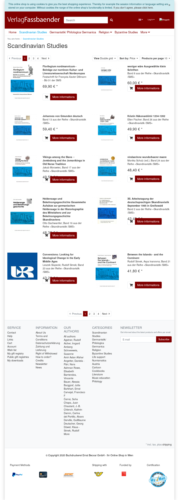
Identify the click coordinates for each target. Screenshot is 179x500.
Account (11, 346)
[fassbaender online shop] (33, 20)
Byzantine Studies (126, 32)
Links (10, 339)
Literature (97, 374)
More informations (63, 97)
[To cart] (46, 97)
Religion (104, 32)
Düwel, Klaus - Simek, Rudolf (72, 428)
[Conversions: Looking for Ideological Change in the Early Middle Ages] (22, 265)
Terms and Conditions (42, 337)
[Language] (141, 19)
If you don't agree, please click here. (133, 7)
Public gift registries (18, 357)
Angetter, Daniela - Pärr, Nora (74, 362)
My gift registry (15, 353)
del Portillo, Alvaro (74, 416)
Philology (97, 381)
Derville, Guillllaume (75, 420)
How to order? (43, 357)
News (39, 367)
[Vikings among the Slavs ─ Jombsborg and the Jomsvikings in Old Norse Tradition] (22, 168)
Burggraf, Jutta (72, 385)
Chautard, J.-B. (72, 406)
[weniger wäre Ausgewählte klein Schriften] (107, 77)
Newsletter (41, 364)
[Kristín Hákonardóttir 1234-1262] (107, 127)
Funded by (125, 465)
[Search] (111, 20)
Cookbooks (98, 371)
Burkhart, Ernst (72, 388)
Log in (150, 19)
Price (128, 58)
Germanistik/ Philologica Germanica (73, 32)
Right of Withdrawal (46, 353)
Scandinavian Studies (33, 32)
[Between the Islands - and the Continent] (107, 270)
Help (9, 336)
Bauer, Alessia (72, 381)
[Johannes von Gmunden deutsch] (22, 127)
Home (12, 32)
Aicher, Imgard (72, 343)
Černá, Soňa (71, 399)
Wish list (11, 350)
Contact (11, 332)
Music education (101, 378)
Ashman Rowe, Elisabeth (72, 369)
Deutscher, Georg (73, 423)
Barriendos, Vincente (70, 376)
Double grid (104, 58)
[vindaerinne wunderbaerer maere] (107, 168)
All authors (70, 336)
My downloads (15, 360)
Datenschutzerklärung (48, 343)
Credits (40, 360)
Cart (9, 343)
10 (155, 58)
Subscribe (163, 339)
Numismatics (99, 360)
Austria (96, 364)
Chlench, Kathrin (73, 409)
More (67, 434)
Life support (98, 357)
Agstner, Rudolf (72, 340)
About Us (41, 332)
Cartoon (96, 367)
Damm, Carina (72, 413)
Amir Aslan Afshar (74, 357)
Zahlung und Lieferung (43, 348)
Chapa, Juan (71, 402)
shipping (167, 444)
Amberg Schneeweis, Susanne (71, 350)
